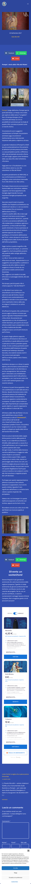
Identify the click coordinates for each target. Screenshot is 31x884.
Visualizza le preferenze (15, 877)
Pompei (4, 110)
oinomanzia (21, 417)
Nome (4, 842)
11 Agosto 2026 (6, 779)
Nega (15, 873)
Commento (6, 821)
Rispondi (4, 799)
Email (17, 58)
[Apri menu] (28, 4)
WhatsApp (23, 53)
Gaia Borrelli (15, 37)
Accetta (15, 868)
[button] (28, 850)
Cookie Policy (14, 881)
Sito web (24, 842)
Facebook (11, 53)
